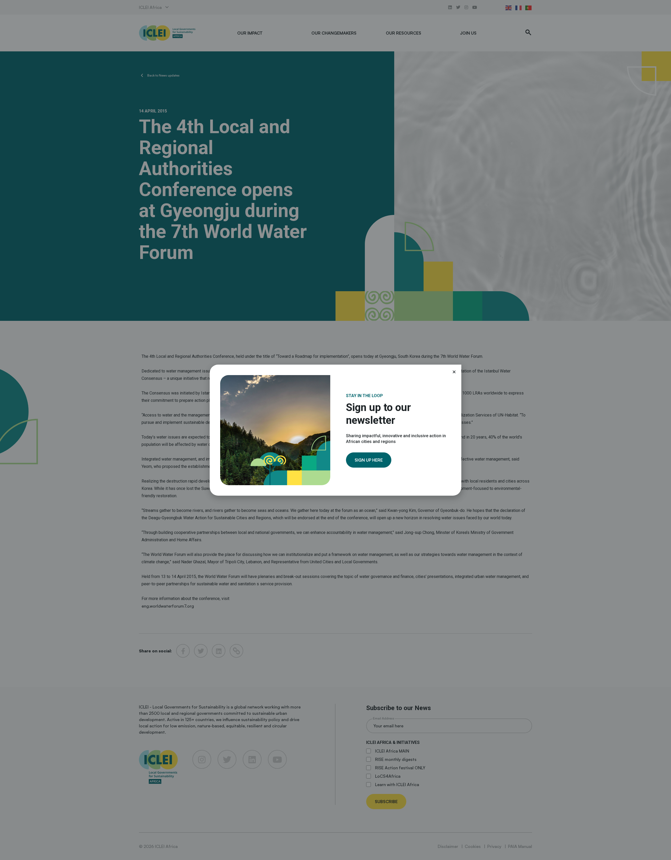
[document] (335, 430)
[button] (454, 372)
